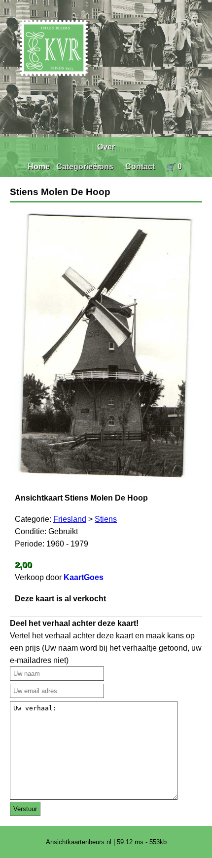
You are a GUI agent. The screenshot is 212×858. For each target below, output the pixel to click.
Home (39, 166)
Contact (140, 166)
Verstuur (25, 809)
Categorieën (79, 166)
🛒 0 (174, 166)
